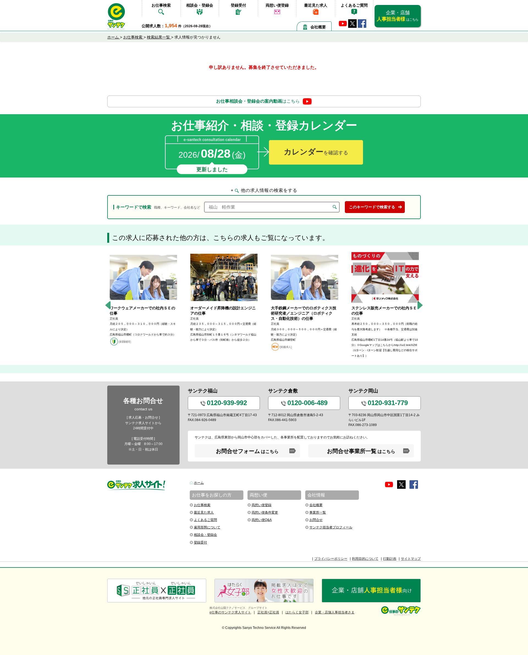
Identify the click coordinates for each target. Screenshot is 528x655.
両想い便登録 (277, 5)
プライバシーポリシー (330, 559)
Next (420, 305)
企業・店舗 (397, 16)
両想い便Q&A (262, 520)
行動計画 (389, 559)
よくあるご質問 (354, 5)
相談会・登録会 (199, 5)
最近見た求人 (315, 5)
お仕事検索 (161, 5)
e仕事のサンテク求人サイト (230, 612)
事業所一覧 (317, 512)
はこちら (258, 101)
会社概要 (318, 27)
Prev (108, 305)
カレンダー (316, 152)
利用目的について (365, 559)
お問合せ (316, 520)
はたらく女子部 (297, 612)
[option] (143, 299)
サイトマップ (411, 559)
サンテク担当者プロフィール (330, 527)
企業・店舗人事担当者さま (334, 612)
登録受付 (238, 5)
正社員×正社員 (268, 612)
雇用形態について (207, 527)
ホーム (199, 483)
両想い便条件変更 (265, 512)
